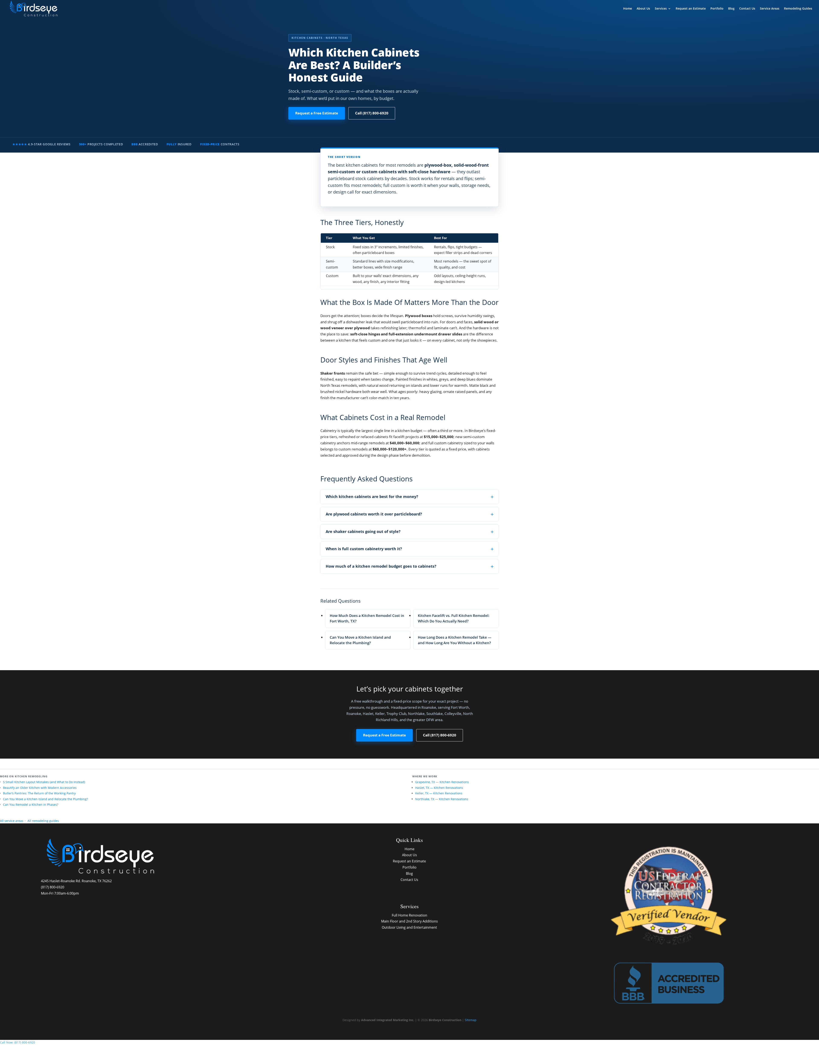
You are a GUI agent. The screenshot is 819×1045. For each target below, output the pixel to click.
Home (627, 8)
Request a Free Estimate (316, 113)
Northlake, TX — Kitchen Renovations (441, 799)
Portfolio (716, 8)
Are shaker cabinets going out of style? (363, 531)
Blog (731, 8)
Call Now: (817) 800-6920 (17, 1042)
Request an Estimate (691, 8)
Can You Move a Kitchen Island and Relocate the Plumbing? (360, 640)
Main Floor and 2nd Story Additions (409, 921)
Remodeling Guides (798, 8)
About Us (643, 8)
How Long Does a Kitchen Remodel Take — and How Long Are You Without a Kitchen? (454, 640)
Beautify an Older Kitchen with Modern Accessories (40, 788)
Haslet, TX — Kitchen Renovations (439, 788)
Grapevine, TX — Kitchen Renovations (442, 782)
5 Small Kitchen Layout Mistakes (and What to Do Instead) (44, 782)
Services (661, 8)
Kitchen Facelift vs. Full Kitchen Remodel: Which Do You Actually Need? (453, 618)
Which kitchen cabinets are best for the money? (372, 496)
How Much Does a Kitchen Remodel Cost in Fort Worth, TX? (367, 618)
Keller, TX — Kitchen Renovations (438, 793)
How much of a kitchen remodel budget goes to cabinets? (381, 566)
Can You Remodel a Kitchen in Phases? (30, 805)
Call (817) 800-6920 (371, 113)
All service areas (11, 821)
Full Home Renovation (409, 915)
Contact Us (747, 8)
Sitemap (470, 1020)
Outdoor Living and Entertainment (409, 927)
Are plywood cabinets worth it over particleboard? (374, 514)
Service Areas (769, 8)
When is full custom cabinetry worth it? (364, 548)
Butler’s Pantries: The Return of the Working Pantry (39, 793)
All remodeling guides (43, 821)
